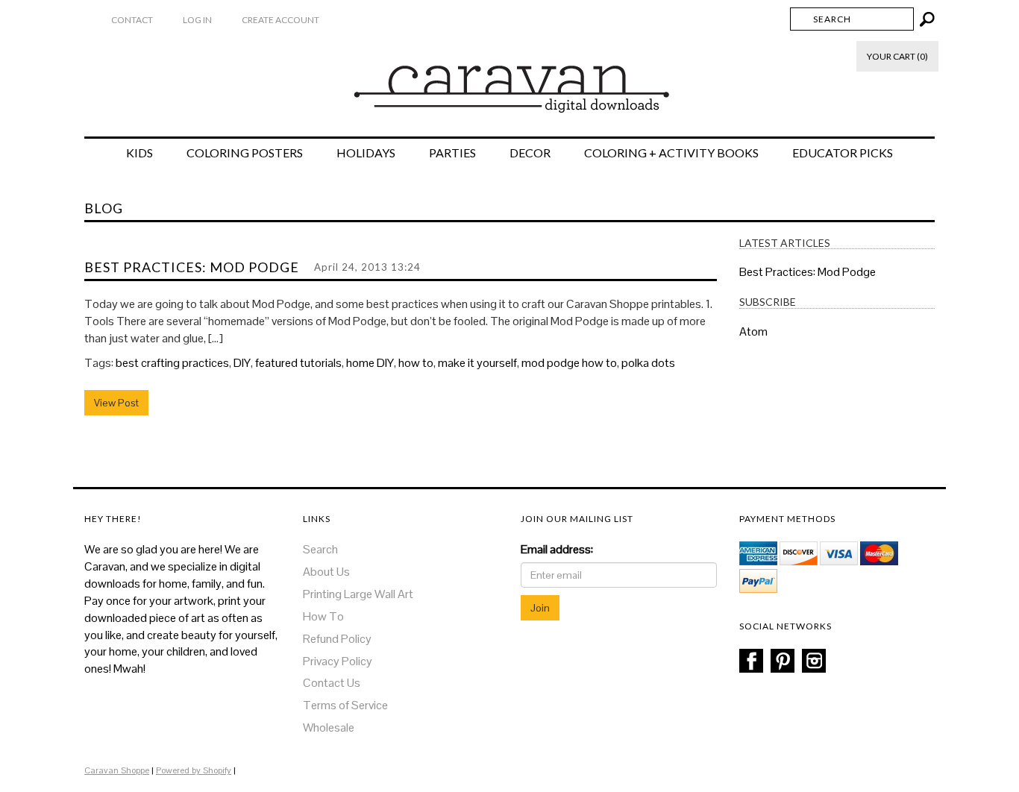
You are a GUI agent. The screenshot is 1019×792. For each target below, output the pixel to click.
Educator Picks (842, 153)
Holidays (365, 153)
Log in (197, 19)
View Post (116, 402)
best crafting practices (172, 363)
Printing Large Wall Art (358, 594)
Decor (530, 153)
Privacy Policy (337, 661)
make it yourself (477, 363)
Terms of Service (345, 705)
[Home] (510, 81)
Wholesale (328, 727)
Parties (452, 153)
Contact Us (331, 683)
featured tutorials (298, 363)
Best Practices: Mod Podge (191, 267)
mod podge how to (569, 363)
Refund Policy (337, 639)
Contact (132, 19)
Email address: (557, 549)
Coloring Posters (244, 153)
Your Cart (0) (897, 56)
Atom (753, 331)
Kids (139, 153)
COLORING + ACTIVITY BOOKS (671, 153)
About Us (326, 571)
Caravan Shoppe (116, 770)
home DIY (370, 363)
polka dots (648, 363)
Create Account (280, 19)
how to (415, 363)
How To (323, 616)
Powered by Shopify (193, 770)
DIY (242, 363)
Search (320, 549)
